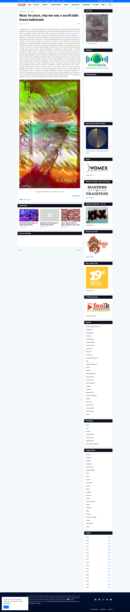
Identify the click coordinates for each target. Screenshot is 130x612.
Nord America (89, 437)
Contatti (53, 1)
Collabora (46, 1)
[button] (106, 4)
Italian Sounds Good (91, 364)
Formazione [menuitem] (86, 4)
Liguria (88, 479)
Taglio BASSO (89, 405)
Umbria (88, 520)
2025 (98, 584)
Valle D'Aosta (89, 523)
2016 (98, 556)
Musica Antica (90, 376)
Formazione (89, 355)
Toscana (88, 514)
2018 (98, 562)
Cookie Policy (94, 609)
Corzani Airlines (90, 345)
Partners (59, 1)
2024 (98, 581)
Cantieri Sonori (90, 339)
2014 (98, 549)
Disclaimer (103, 609)
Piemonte (88, 495)
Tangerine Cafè (90, 408)
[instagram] (104, 1)
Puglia (87, 498)
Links (63, 1)
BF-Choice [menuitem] (96, 4)
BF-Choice (89, 336)
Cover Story (89, 348)
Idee (87, 361)
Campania (89, 464)
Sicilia (87, 511)
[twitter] (109, 1)
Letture (88, 367)
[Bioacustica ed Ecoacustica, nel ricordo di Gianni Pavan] (28, 215)
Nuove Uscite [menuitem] (75, 4)
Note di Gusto (89, 380)
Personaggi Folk (90, 383)
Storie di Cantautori (91, 395)
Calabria (88, 460)
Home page (22, 11)
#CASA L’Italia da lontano (93, 326)
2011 (98, 540)
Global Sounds (90, 434)
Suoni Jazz (89, 402)
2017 (98, 559)
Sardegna (88, 507)
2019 (98, 565)
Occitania (88, 492)
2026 (98, 587)
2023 (98, 578)
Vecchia (79, 250)
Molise (87, 489)
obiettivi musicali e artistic (68, 33)
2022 (98, 575)
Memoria (88, 370)
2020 (98, 568)
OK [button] (6, 607)
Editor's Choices (39, 1)
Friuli (87, 473)
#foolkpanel (89, 329)
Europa (88, 431)
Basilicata (88, 457)
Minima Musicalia (91, 373)
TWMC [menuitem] (102, 4)
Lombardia (89, 482)
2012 (98, 543)
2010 (98, 537)
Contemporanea (90, 342)
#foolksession (90, 333)
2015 (98, 553)
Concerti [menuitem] (44, 4)
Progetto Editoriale (22, 1)
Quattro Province (90, 501)
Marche (88, 486)
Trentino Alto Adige (91, 517)
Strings (88, 398)
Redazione (30, 1)
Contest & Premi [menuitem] (56, 4)
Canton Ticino (90, 467)
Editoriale (88, 351)
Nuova (20, 250)
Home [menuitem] (29, 4)
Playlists (88, 386)
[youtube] (111, 1)
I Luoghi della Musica (91, 358)
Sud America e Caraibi (92, 444)
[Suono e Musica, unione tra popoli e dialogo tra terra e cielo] (70, 215)
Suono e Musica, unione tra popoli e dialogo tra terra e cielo (70, 224)
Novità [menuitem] (66, 4)
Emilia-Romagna (90, 470)
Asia (87, 428)
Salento (88, 504)
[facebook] (99, 1)
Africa (87, 425)
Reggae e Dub (89, 392)
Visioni (88, 414)
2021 (98, 571)
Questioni (88, 389)
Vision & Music (31, 11)
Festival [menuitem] (36, 4)
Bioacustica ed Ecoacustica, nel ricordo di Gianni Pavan (28, 224)
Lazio (87, 476)
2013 (98, 546)
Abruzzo (88, 454)
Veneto (88, 526)
